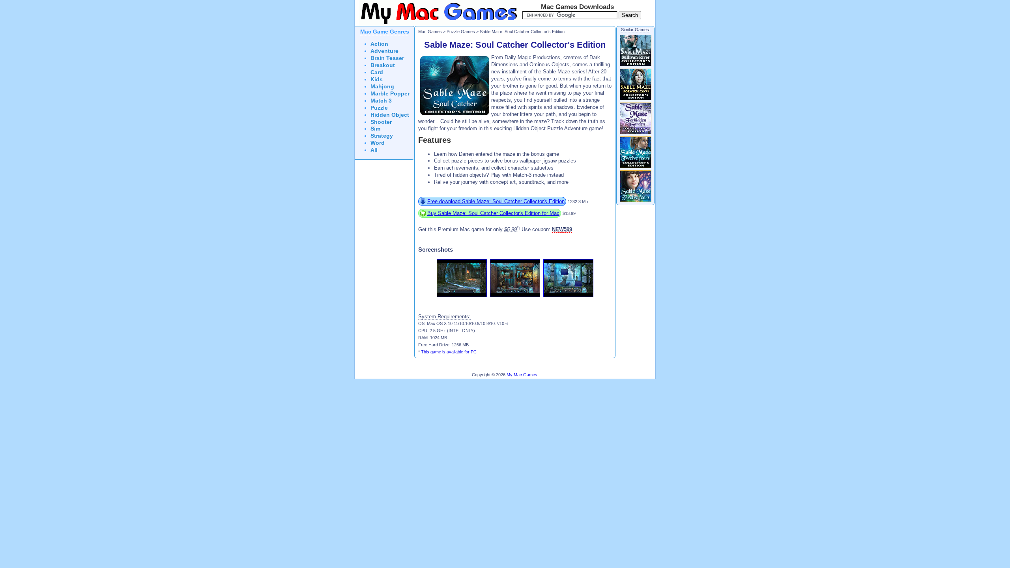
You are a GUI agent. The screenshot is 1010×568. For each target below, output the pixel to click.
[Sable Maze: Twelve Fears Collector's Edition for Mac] (635, 167)
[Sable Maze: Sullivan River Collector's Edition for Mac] (635, 66)
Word (377, 143)
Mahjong (382, 87)
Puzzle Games (461, 31)
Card (376, 72)
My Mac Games (522, 374)
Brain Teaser (387, 58)
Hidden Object (389, 115)
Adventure (384, 51)
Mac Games (430, 31)
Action (379, 44)
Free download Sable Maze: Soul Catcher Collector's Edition (496, 201)
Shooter (381, 122)
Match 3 (381, 101)
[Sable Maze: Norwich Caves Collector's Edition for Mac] (635, 99)
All (374, 150)
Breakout (382, 65)
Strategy (381, 136)
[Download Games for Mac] (437, 24)
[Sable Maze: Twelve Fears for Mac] (635, 201)
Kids (376, 79)
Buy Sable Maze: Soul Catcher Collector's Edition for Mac (493, 213)
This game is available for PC (449, 351)
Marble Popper (390, 94)
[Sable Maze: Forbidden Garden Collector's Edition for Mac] (635, 133)
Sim (375, 129)
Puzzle (379, 108)
